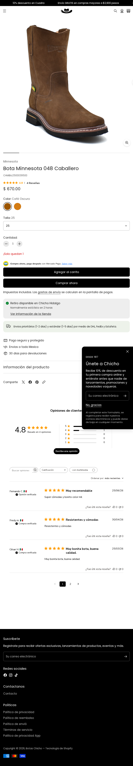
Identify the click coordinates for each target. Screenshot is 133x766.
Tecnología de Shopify (59, 748)
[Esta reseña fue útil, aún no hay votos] (114, 507)
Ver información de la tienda (30, 314)
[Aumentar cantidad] (19, 244)
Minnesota (10, 161)
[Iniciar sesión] (122, 11)
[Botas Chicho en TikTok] (16, 675)
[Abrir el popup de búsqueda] (115, 11)
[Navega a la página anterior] (55, 584)
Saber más (67, 263)
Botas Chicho (34, 748)
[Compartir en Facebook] (30, 382)
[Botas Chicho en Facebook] (5, 675)
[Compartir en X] (23, 382)
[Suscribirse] (125, 396)
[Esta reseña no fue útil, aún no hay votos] (120, 507)
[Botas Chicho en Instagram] (11, 675)
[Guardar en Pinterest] (37, 382)
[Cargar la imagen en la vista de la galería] (126, 142)
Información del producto (26, 367)
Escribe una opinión (67, 451)
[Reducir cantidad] (6, 244)
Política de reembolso (18, 718)
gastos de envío (49, 292)
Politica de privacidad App (21, 736)
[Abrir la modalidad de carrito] (128, 11)
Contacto (10, 694)
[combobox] (54, 470)
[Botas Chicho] (66, 11)
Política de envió (15, 724)
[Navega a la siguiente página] (78, 584)
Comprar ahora (67, 283)
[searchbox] (21, 470)
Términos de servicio (17, 730)
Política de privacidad (18, 712)
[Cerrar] (127, 351)
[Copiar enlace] (44, 382)
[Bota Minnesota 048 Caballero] (66, 82)
